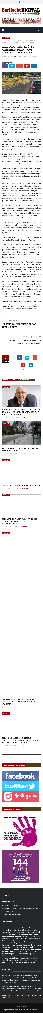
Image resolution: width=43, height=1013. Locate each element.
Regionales (6, 38)
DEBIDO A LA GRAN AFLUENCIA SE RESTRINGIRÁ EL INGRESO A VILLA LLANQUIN (18, 701)
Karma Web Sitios (35, 1010)
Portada (18, 1006)
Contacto (23, 1006)
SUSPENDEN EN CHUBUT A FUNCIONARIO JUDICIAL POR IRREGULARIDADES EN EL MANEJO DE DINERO (21, 412)
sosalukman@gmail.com (12, 914)
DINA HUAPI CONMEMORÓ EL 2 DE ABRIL (21, 485)
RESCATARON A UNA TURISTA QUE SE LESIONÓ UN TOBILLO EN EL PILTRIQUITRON (19, 521)
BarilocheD (13, 56)
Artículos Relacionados (10, 380)
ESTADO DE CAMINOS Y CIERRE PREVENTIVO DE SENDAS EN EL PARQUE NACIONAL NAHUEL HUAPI (20, 740)
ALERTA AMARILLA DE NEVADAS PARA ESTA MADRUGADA (20, 449)
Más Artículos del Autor (26, 380)
